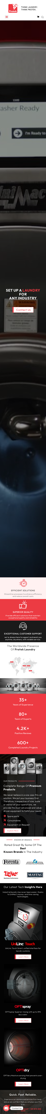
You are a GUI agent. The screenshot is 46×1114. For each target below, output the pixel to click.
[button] (6, 17)
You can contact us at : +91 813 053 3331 (23, 1110)
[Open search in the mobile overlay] (42, 17)
